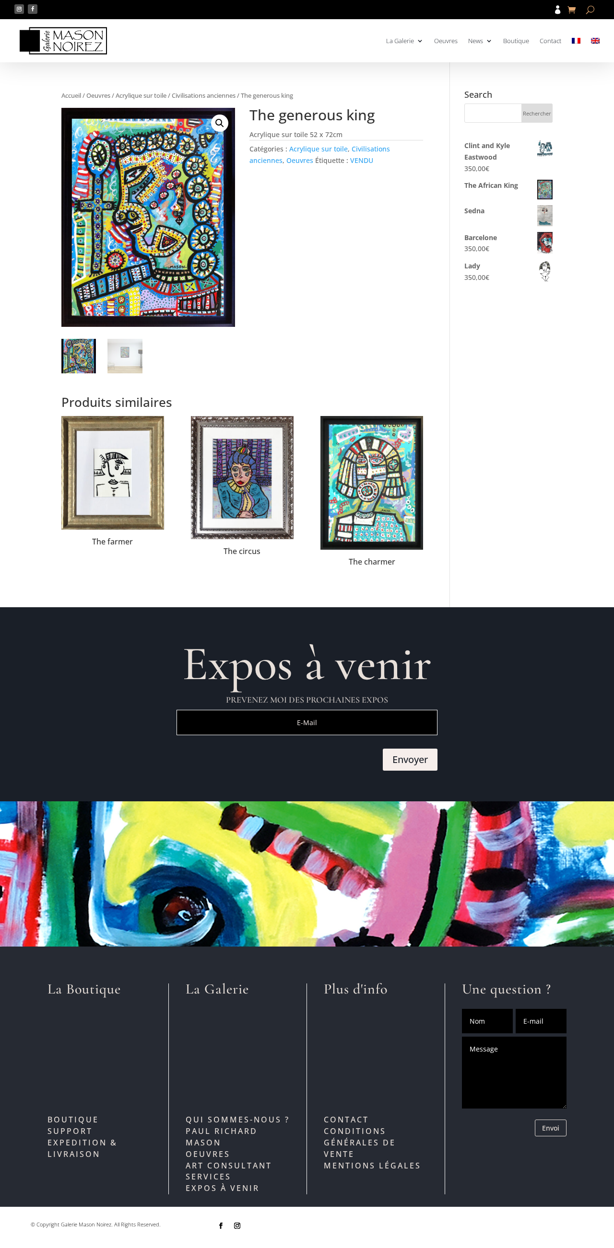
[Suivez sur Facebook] (32, 9)
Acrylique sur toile (141, 95)
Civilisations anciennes (204, 95)
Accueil (71, 95)
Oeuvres (446, 40)
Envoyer (410, 759)
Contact (550, 40)
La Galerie (400, 40)
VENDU (361, 160)
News (475, 40)
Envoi (550, 1127)
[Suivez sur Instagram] (19, 9)
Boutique (516, 40)
